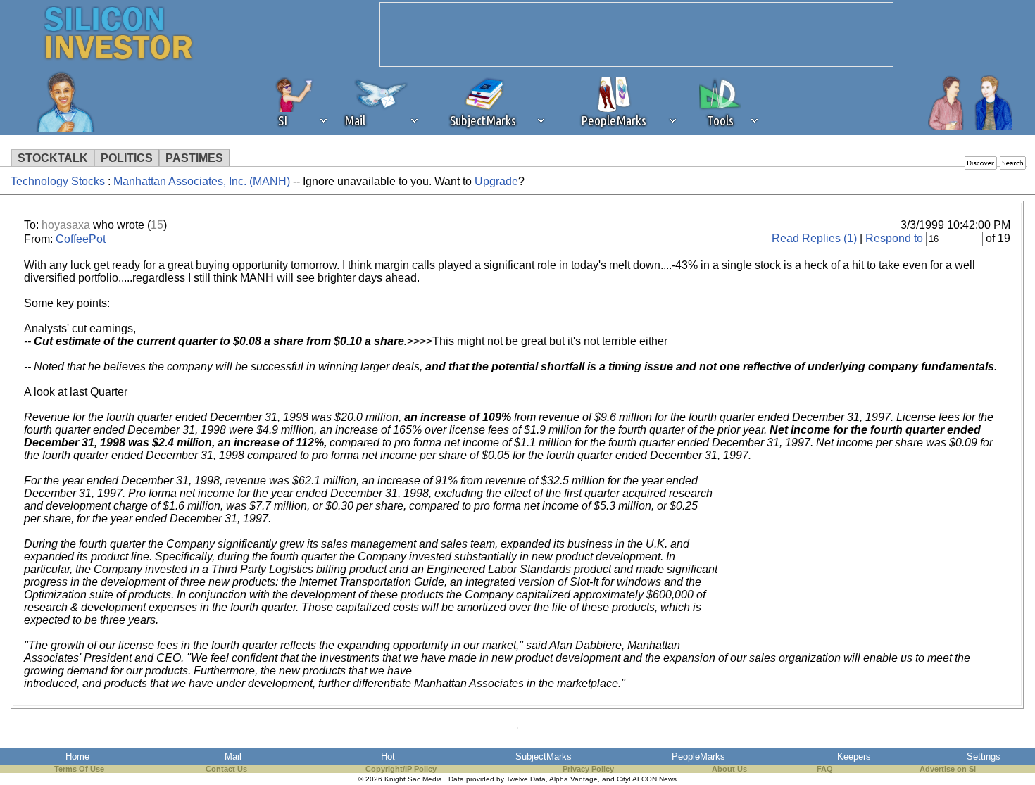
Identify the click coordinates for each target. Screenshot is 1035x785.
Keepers (854, 756)
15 (157, 225)
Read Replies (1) (814, 238)
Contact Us (226, 769)
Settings (983, 756)
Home (77, 756)
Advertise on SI (948, 769)
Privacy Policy (588, 769)
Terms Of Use (79, 769)
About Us (729, 769)
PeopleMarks (698, 756)
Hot (388, 756)
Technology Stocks (58, 181)
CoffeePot (81, 239)
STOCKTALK (53, 158)
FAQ (825, 769)
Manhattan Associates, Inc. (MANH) (201, 181)
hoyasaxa (66, 225)
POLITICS (127, 158)
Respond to (894, 238)
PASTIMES (194, 158)
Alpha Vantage (573, 779)
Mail (233, 756)
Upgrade (496, 181)
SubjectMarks (543, 756)
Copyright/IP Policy (401, 769)
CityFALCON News (647, 779)
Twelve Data (526, 779)
